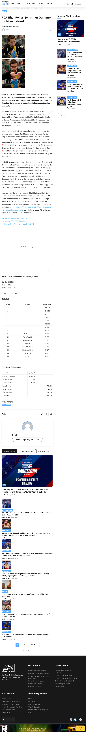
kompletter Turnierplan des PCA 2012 (19, 224)
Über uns (31, 699)
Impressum (32, 702)
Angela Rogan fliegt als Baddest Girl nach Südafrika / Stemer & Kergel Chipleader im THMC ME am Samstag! (26, 534)
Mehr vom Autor (43, 451)
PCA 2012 (8, 404)
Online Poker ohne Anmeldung (38, 673)
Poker (19, 3)
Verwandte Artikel (9, 451)
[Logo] (6, 2)
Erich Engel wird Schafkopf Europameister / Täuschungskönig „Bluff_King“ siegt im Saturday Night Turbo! (25, 575)
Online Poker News (34, 686)
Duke (4, 495)
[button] (68, 4)
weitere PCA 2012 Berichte (15, 221)
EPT (4, 485)
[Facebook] (37, 414)
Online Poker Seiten (35, 684)
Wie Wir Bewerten (34, 707)
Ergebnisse (6, 530)
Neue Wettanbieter (8, 710)
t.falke (7, 29)
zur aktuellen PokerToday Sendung (18, 218)
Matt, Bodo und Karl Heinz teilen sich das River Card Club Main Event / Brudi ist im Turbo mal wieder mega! (27, 554)
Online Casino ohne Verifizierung (66, 678)
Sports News (6, 712)
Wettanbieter (6, 699)
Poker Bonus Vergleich (36, 681)
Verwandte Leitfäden (27, 451)
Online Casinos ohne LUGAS (64, 681)
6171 (33, 645)
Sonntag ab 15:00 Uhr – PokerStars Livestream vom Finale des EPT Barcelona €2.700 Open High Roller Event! (25, 492)
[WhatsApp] (51, 414)
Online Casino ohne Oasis (63, 675)
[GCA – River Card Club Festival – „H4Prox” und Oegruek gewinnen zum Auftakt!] (27, 625)
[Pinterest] (46, 414)
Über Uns (49, 3)
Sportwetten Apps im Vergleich (12, 707)
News (12, 3)
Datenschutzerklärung (35, 704)
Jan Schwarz (6, 518)
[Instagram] (8, 719)
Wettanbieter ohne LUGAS (11, 704)
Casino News (59, 686)
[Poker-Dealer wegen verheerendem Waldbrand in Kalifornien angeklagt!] (27, 584)
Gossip (4, 591)
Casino (26, 3)
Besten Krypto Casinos (62, 684)
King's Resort (7, 510)
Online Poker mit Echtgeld (37, 671)
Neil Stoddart (50, 271)
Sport (33, 3)
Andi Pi (4, 599)
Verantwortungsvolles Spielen (38, 710)
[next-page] (38, 645)
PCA (3, 404)
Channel (40, 3)
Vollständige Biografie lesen (27, 439)
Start (3, 8)
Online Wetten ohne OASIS (11, 702)
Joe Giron (43, 271)
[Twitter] (42, 414)
